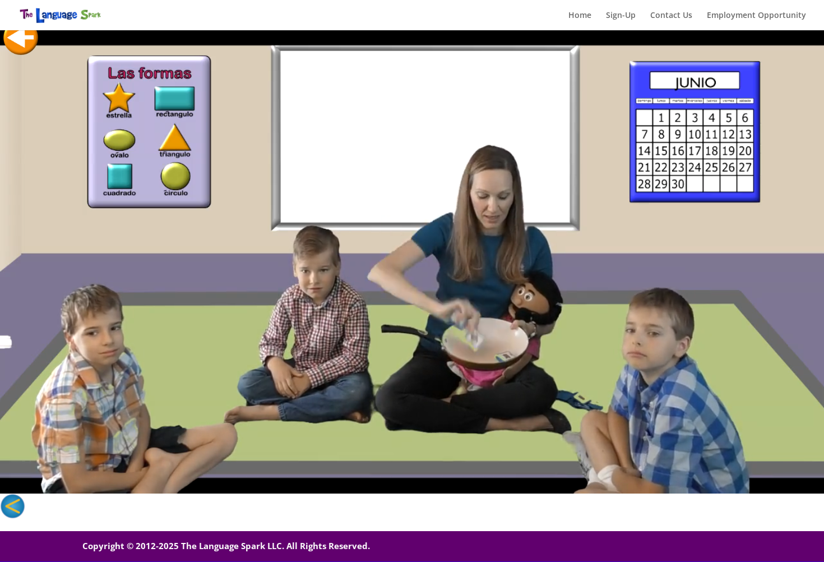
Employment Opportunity (756, 15)
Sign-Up (621, 15)
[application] (412, 262)
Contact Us (671, 15)
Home (579, 15)
